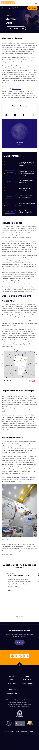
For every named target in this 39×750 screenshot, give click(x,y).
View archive (18, 567)
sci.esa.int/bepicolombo (27, 479)
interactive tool (16, 89)
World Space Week (9, 57)
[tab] (6, 115)
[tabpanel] (19, 592)
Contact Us (12, 689)
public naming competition (20, 340)
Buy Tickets (32, 8)
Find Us (17, 8)
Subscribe (19, 642)
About (11, 676)
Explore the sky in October (16, 28)
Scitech (12, 732)
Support (27, 676)
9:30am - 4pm (7, 8)
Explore (8, 15)
